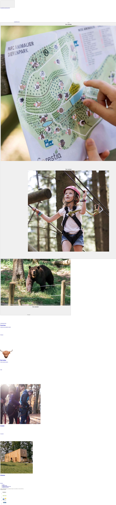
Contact (3, 484)
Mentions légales (4, 485)
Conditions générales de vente (6, 486)
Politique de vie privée (5, 487)
